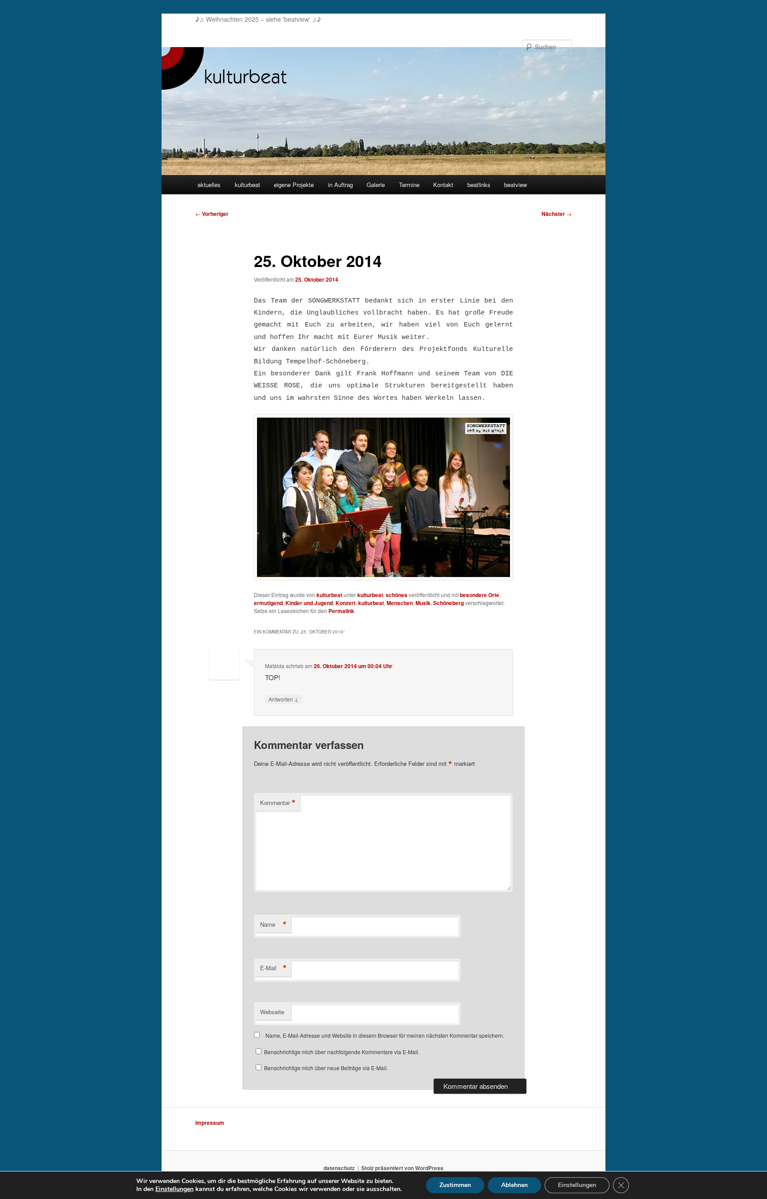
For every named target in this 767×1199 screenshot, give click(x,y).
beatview (515, 184)
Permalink (341, 611)
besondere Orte (479, 595)
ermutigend (268, 603)
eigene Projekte (294, 184)
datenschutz (339, 1168)
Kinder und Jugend (309, 603)
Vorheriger (212, 214)
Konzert (346, 603)
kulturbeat (247, 184)
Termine (409, 184)
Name (273, 924)
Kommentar (278, 803)
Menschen (400, 603)
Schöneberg (448, 603)
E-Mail (273, 968)
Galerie (376, 184)
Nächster (557, 214)
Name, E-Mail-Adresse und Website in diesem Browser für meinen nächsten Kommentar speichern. (384, 1035)
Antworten (283, 699)
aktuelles (209, 184)
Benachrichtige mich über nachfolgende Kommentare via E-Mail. (341, 1052)
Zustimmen (455, 1185)
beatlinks (478, 184)
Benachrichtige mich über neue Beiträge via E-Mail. (326, 1068)
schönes (396, 595)
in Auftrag (340, 184)
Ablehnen (514, 1185)
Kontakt (443, 184)
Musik (423, 603)
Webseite (272, 1012)
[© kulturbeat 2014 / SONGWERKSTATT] (383, 497)
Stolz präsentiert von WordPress (402, 1168)
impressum (209, 1123)
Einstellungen (174, 1189)
